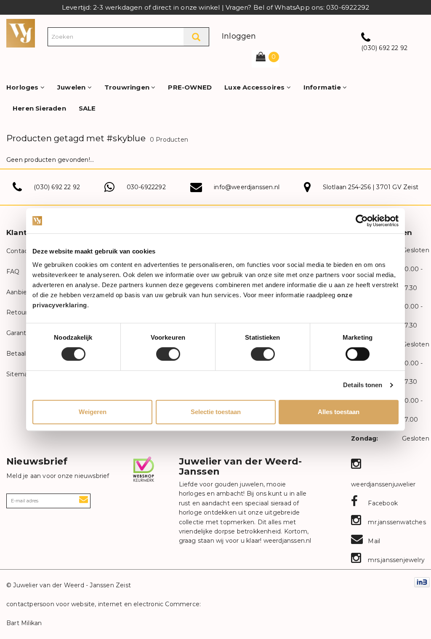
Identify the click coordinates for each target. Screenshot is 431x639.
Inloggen (239, 36)
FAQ (13, 271)
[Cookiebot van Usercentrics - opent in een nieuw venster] (362, 220)
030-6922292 (146, 187)
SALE (87, 108)
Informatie (323, 87)
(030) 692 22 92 (384, 48)
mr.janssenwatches (396, 522)
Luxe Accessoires (255, 87)
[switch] (168, 354)
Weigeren (92, 411)
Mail (373, 541)
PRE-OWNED (190, 87)
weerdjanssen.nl (286, 540)
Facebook (382, 503)
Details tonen (362, 384)
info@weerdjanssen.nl (246, 187)
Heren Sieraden (39, 108)
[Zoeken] (196, 37)
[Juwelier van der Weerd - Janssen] (20, 33)
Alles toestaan (338, 411)
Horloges (23, 87)
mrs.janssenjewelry (395, 560)
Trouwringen (127, 87)
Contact (18, 251)
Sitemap (19, 374)
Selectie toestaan (216, 411)
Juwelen (72, 87)
